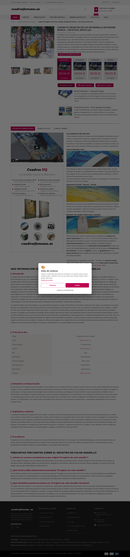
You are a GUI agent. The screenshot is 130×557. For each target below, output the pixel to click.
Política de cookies (47, 280)
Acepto (77, 285)
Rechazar (53, 285)
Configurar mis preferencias (65, 290)
